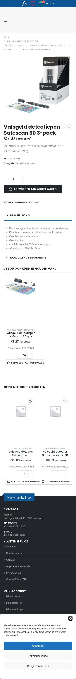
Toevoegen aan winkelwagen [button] (27, 362)
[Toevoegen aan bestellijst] (30, 283)
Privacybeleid (45, 674)
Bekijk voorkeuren (38, 666)
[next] (69, 126)
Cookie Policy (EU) (16, 579)
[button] (70, 618)
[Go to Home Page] (5, 37)
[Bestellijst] (33, 3)
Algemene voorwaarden (18, 566)
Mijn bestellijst (14, 602)
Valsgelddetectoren (25, 163)
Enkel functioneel (38, 655)
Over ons (11, 546)
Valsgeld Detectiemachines (20, 330)
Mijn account (13, 596)
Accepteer (38, 645)
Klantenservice (14, 553)
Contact (10, 559)
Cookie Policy (29, 674)
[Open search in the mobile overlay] (52, 3)
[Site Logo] (58, 20)
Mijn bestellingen (15, 609)
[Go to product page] (21, 301)
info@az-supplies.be (14, 534)
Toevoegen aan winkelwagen (35, 189)
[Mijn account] (25, 3)
